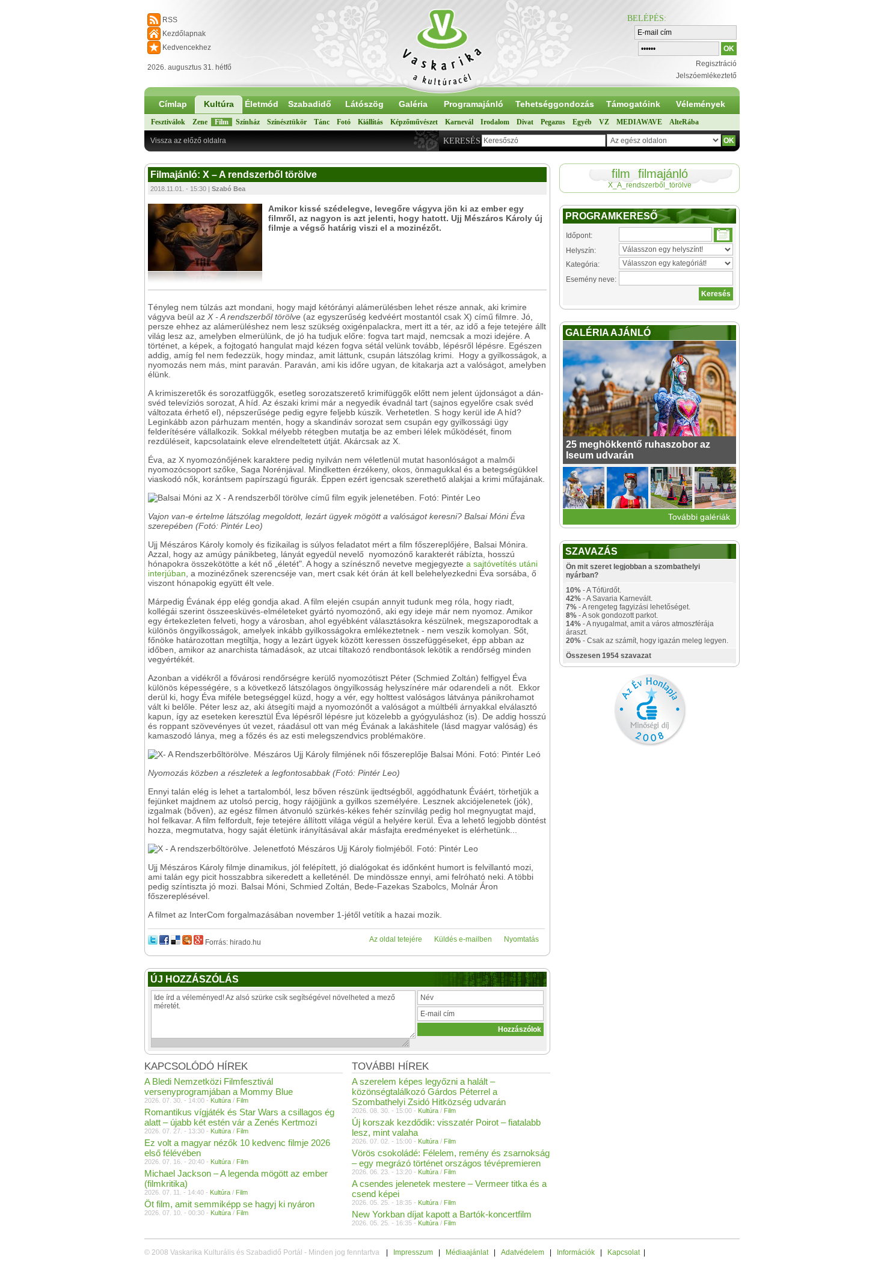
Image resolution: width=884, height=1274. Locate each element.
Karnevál (459, 122)
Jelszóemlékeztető (706, 76)
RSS (169, 20)
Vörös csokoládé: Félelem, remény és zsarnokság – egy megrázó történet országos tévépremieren (451, 1158)
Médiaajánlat (467, 1252)
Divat (525, 122)
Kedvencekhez (186, 47)
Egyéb (582, 122)
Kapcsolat (623, 1252)
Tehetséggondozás (554, 104)
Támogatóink (633, 104)
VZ (604, 122)
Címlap (173, 104)
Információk (576, 1252)
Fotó (344, 122)
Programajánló (473, 104)
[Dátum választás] (723, 235)
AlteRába (684, 122)
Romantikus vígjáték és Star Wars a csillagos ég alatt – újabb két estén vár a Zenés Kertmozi (239, 1117)
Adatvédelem (522, 1252)
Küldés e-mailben (463, 939)
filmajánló (663, 173)
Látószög (364, 104)
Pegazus (553, 122)
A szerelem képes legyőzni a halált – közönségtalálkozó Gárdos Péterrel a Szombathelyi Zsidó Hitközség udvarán (429, 1091)
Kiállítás (370, 122)
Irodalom (494, 122)
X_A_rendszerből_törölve (650, 185)
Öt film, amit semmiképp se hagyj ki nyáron (229, 1204)
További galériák (699, 517)
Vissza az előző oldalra (188, 140)
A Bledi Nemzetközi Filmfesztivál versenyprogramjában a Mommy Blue (218, 1086)
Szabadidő (309, 104)
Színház (248, 122)
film (621, 173)
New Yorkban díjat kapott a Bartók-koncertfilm (442, 1214)
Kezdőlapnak (184, 33)
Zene (199, 122)
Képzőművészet (414, 122)
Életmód (261, 104)
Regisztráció (716, 63)
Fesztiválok (168, 122)
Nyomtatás (521, 939)
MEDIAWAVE (639, 122)
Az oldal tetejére (395, 939)
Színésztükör (287, 122)
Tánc (322, 122)
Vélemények (700, 104)
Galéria (413, 104)
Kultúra (219, 104)
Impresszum (413, 1252)
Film (222, 122)
